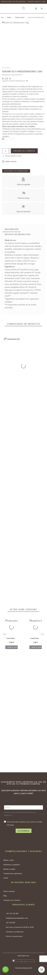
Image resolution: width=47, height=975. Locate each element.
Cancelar (7, 571)
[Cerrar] (43, 355)
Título (3, 536)
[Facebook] (18, 945)
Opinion (4, 555)
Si (18, 379)
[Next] (42, 634)
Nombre (4, 540)
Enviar (21, 571)
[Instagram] (29, 945)
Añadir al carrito (24, 151)
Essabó (6, 67)
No (8, 379)
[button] (5, 8)
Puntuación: (33, 530)
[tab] (12, 229)
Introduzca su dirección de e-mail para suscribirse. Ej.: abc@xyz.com (20, 814)
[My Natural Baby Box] (23, 8)
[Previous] (5, 634)
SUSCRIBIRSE (24, 831)
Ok (8, 363)
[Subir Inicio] (41, 969)
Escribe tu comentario (16, 171)
